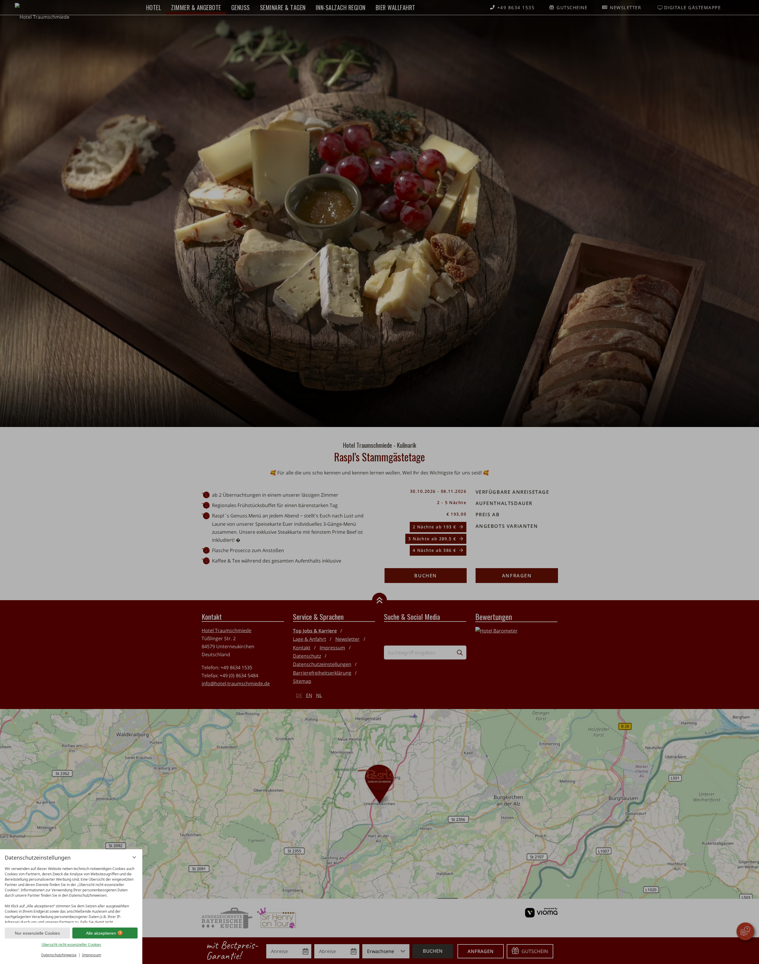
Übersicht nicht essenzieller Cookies (71, 944)
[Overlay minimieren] (134, 857)
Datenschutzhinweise (58, 954)
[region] (71, 893)
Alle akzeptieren (101, 933)
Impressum (91, 954)
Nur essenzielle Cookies (37, 933)
